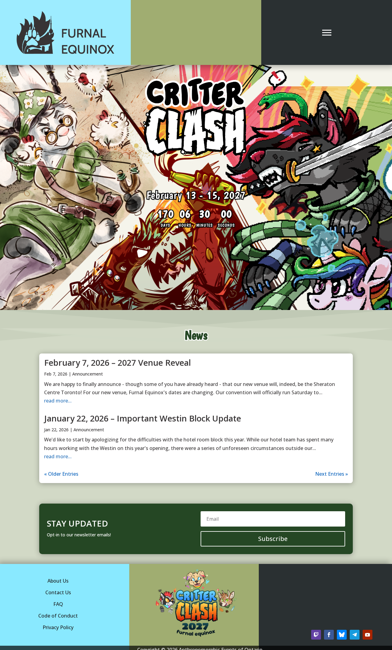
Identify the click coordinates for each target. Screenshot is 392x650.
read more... (58, 400)
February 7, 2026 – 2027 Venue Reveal (117, 362)
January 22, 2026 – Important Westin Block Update (142, 418)
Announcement (87, 374)
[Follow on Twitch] (316, 635)
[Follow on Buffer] (342, 635)
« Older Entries (61, 473)
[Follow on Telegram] (355, 635)
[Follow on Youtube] (367, 635)
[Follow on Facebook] (329, 635)
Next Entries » (331, 473)
